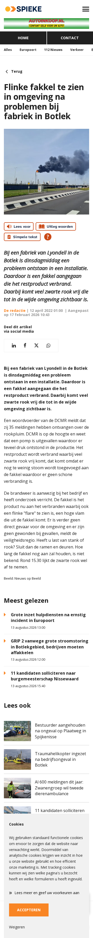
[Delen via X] (36, 345)
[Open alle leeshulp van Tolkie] (47, 236)
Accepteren (29, 909)
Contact (70, 37)
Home (23, 37)
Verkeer (77, 50)
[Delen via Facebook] (25, 345)
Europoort (28, 50)
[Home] (23, 9)
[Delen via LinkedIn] (14, 345)
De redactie (15, 310)
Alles (8, 50)
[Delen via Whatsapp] (48, 345)
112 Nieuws (53, 50)
